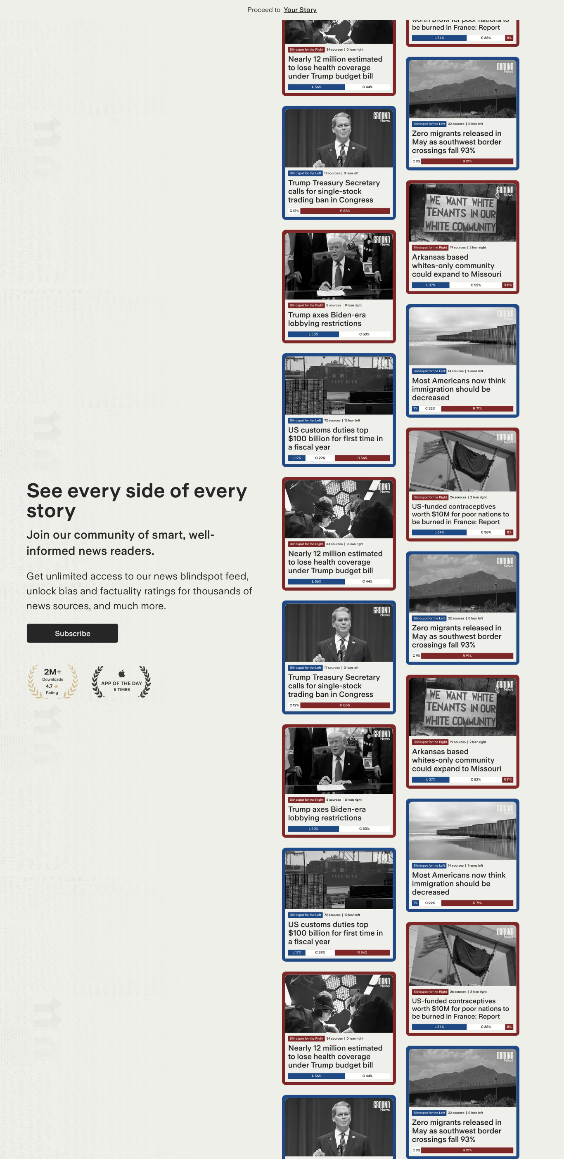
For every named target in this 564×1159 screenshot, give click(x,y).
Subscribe (72, 633)
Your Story (300, 10)
